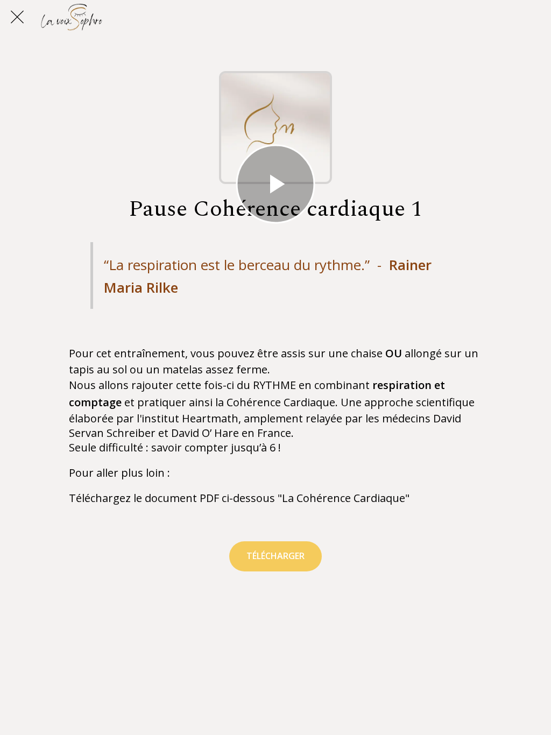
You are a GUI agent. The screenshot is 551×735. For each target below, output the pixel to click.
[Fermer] (17, 17)
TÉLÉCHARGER (275, 556)
